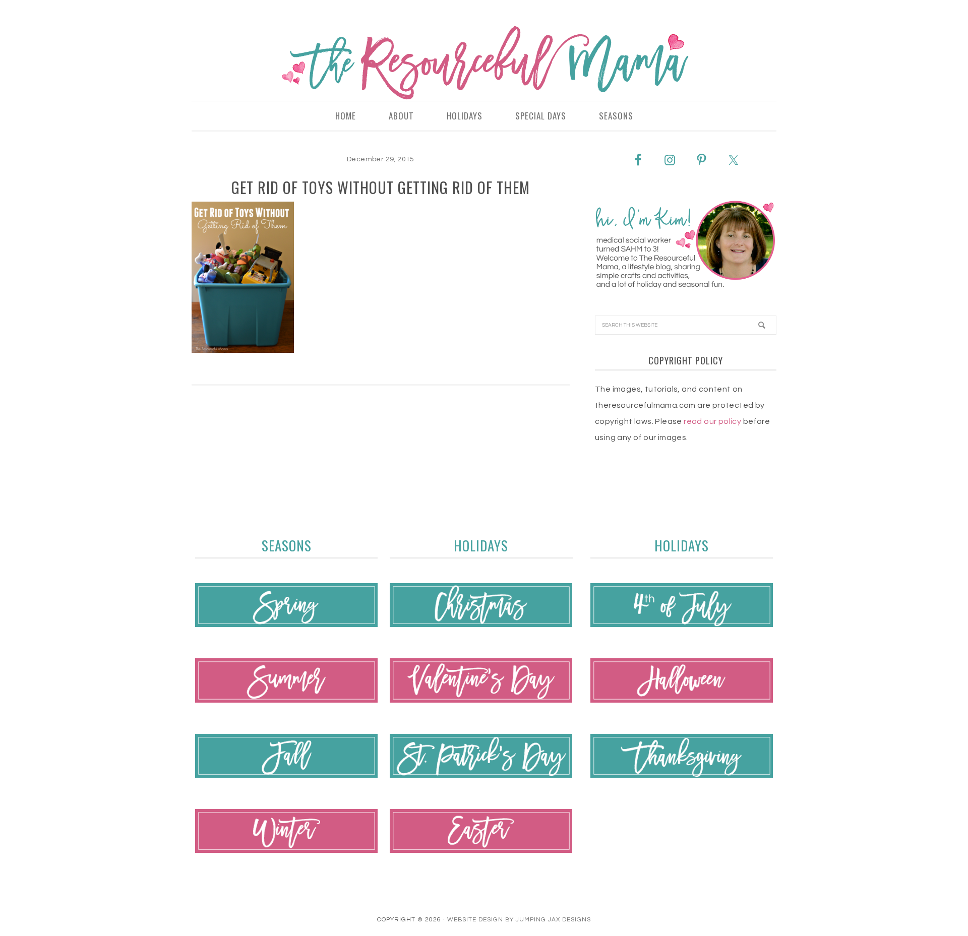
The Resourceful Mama (484, 63)
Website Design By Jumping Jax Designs (519, 919)
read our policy (712, 421)
